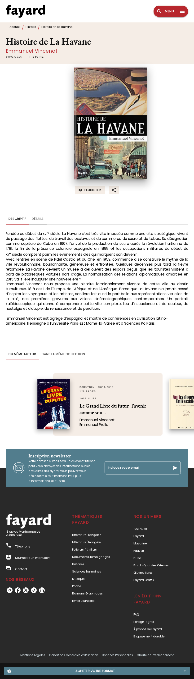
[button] (37, 57)
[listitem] (10, 590)
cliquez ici (58, 481)
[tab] (17, 219)
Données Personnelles (117, 655)
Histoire (31, 27)
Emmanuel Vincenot (31, 50)
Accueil (14, 27)
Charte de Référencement (155, 655)
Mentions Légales (32, 655)
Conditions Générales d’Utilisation (73, 655)
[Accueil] (25, 11)
